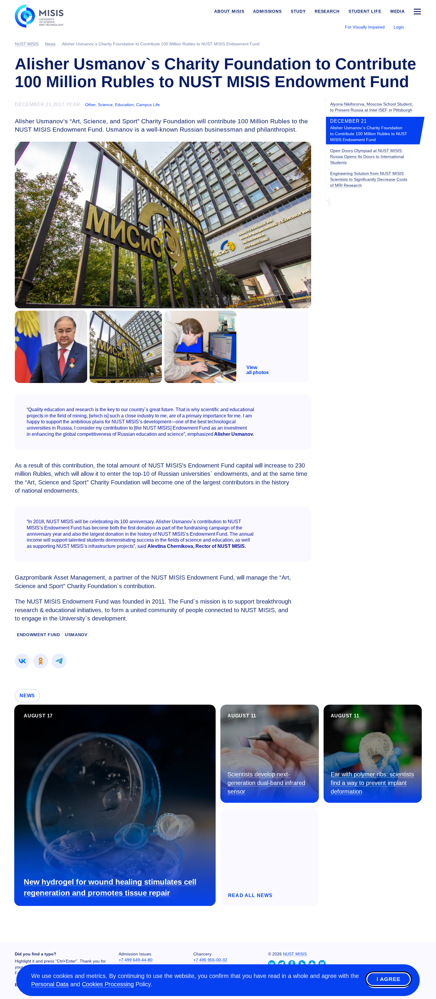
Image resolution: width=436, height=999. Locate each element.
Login (399, 27)
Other (90, 104)
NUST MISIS (295, 954)
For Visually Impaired (365, 27)
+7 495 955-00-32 (210, 959)
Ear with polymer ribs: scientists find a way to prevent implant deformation (372, 782)
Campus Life (148, 104)
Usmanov (76, 634)
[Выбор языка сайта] (417, 27)
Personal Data (50, 984)
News (27, 695)
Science (105, 104)
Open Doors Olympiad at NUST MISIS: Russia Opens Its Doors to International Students (367, 156)
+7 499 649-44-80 (135, 959)
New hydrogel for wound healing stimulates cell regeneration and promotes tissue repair (110, 887)
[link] (22, 661)
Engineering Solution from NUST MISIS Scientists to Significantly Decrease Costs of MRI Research (368, 179)
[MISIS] (44, 15)
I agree (388, 979)
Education (124, 104)
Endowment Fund (38, 634)
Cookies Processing (108, 984)
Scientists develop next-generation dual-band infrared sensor (266, 782)
